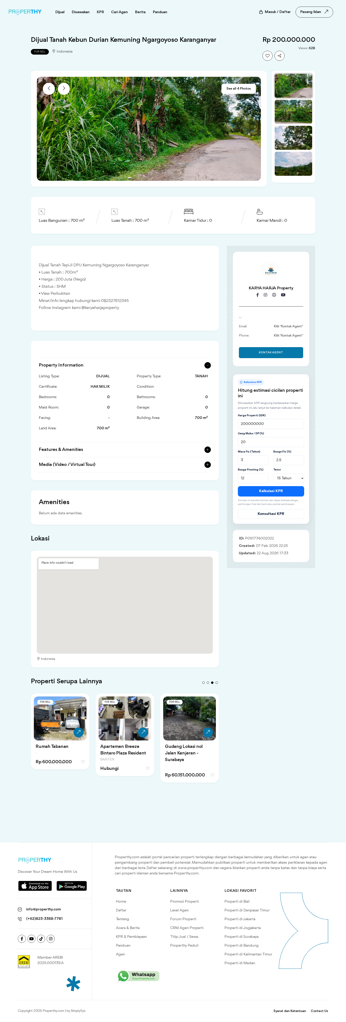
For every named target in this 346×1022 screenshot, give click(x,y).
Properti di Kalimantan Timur (248, 954)
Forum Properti (183, 919)
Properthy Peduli (184, 946)
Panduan (123, 946)
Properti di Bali (236, 902)
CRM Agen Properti (186, 928)
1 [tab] (203, 682)
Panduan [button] (160, 12)
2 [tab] (208, 682)
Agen (120, 954)
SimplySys (78, 1011)
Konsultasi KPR (270, 514)
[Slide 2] (293, 112)
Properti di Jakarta (239, 919)
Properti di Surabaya (241, 937)
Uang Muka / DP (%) (251, 433)
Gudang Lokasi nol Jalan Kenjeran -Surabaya (54, 753)
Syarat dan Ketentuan (290, 1011)
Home (121, 902)
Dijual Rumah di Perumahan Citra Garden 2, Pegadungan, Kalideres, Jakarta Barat (124, 756)
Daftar (121, 910)
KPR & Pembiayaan (131, 937)
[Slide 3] (293, 138)
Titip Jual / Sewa (184, 937)
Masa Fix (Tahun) (249, 451)
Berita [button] (140, 12)
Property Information (61, 365)
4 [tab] (216, 682)
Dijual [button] (59, 12)
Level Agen (179, 910)
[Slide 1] (293, 86)
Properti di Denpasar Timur (247, 910)
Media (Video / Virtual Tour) (67, 464)
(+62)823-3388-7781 (44, 919)
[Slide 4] (293, 164)
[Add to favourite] (268, 56)
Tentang (122, 919)
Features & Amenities (61, 449)
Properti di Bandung (241, 946)
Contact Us (319, 1011)
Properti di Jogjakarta (242, 928)
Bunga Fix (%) (282, 451)
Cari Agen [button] (119, 12)
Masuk (278, 12)
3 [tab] (212, 682)
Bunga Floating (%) (250, 469)
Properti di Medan (239, 963)
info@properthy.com (43, 909)
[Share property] (280, 56)
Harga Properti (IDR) (252, 415)
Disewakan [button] (81, 12)
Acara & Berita (128, 928)
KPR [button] (100, 12)
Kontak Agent (271, 352)
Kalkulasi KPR (271, 491)
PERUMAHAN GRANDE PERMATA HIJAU (189, 750)
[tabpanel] (60, 743)
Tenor (277, 469)
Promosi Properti (184, 902)
